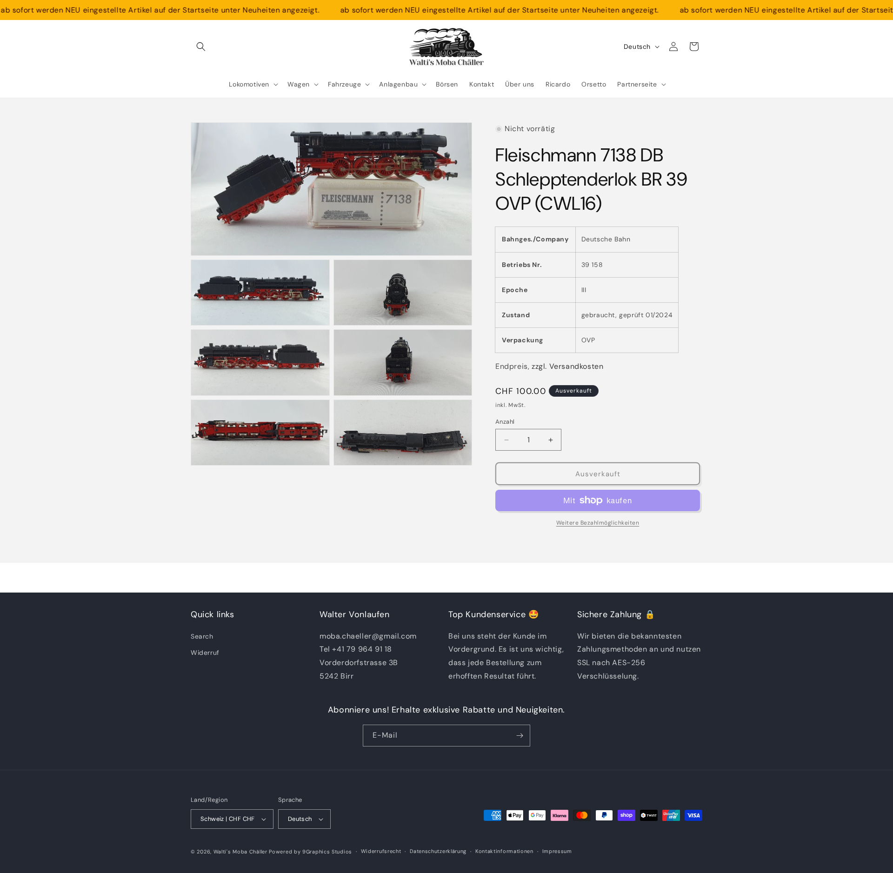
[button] (201, 46)
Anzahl (504, 422)
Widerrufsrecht (381, 851)
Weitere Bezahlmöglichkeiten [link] (598, 522)
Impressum (557, 851)
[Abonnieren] (519, 735)
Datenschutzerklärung (438, 851)
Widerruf (205, 652)
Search (202, 636)
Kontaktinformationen (504, 851)
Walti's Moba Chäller (240, 851)
